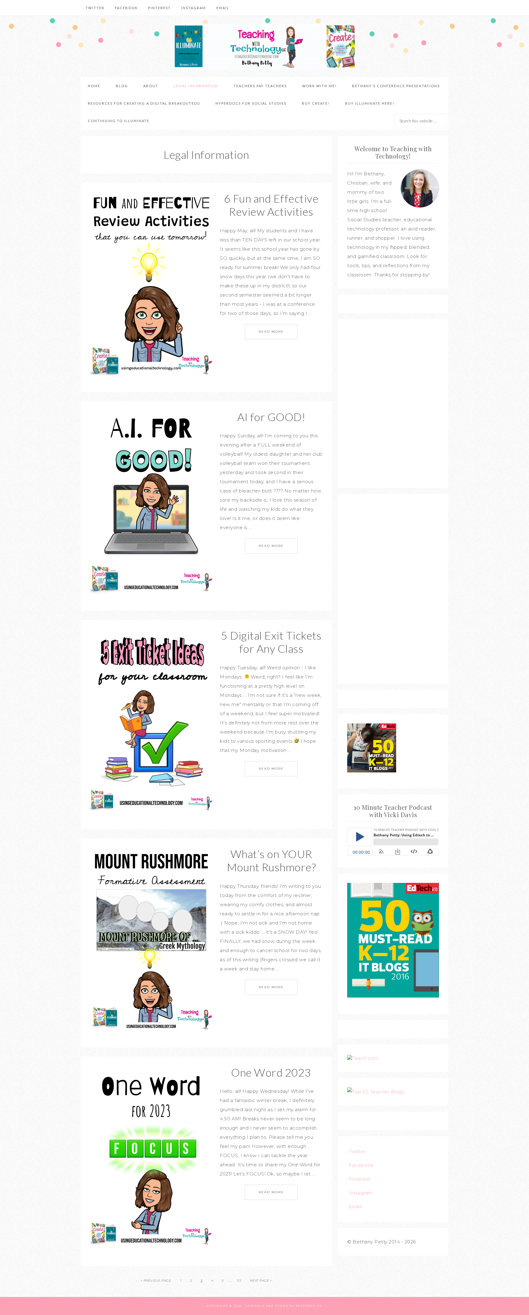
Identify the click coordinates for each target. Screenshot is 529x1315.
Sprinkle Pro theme (267, 1306)
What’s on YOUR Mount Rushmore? (271, 860)
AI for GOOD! (271, 417)
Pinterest (360, 1179)
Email (355, 1206)
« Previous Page (156, 1281)
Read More (271, 332)
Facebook (361, 1165)
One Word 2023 (271, 1072)
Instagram (361, 1193)
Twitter (357, 1151)
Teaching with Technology (264, 46)
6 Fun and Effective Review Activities (271, 205)
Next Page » (261, 1281)
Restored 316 (309, 1306)
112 (239, 1281)
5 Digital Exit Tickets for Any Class (271, 642)
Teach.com (365, 1058)
